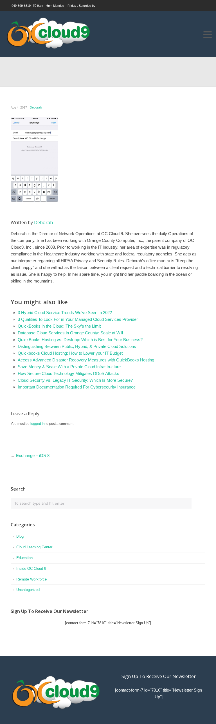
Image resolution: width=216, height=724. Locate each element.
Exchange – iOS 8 (33, 455)
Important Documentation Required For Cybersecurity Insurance (77, 387)
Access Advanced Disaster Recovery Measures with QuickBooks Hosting (86, 359)
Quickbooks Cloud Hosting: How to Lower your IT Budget (70, 353)
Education (24, 558)
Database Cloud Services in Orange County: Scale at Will (70, 332)
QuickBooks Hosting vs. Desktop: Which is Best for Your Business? (80, 339)
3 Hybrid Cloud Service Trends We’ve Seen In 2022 (65, 312)
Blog (20, 536)
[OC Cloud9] (48, 47)
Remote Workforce (31, 579)
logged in (37, 424)
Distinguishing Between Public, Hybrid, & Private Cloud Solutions (77, 346)
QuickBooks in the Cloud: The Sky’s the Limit (59, 326)
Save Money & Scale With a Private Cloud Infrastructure (69, 366)
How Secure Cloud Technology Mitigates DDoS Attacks (68, 373)
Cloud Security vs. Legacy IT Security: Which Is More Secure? (75, 380)
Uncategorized (28, 590)
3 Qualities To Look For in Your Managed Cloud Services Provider (78, 319)
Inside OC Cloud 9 (31, 568)
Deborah (36, 107)
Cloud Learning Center (34, 547)
